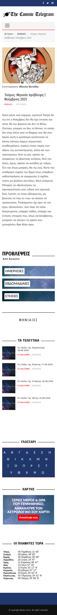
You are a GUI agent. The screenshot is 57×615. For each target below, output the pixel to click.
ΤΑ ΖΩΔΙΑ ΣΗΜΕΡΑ (24, 355)
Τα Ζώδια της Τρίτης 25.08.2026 (34, 398)
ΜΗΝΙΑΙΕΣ (21, 34)
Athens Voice (25, 610)
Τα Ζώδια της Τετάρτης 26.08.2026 (35, 381)
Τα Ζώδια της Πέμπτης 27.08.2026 (35, 364)
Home (10, 34)
